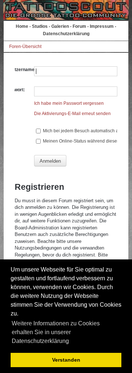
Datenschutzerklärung (66, 33)
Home (22, 26)
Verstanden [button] (66, 360)
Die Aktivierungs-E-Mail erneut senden (72, 113)
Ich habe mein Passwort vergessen (69, 103)
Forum (79, 26)
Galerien (60, 26)
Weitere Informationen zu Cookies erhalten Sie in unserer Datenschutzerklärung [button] (56, 332)
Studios (40, 26)
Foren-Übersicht (25, 46)
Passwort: (14, 89)
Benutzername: (20, 69)
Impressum (102, 26)
